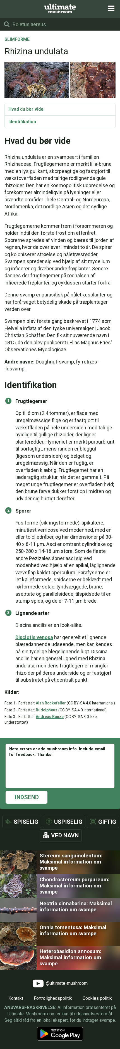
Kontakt (15, 998)
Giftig (107, 821)
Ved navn (65, 835)
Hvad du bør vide (26, 109)
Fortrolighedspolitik (53, 998)
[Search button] (6, 24)
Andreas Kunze (50, 716)
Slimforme (17, 40)
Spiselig (26, 821)
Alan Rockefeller (51, 703)
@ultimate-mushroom (66, 983)
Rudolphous (46, 710)
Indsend (27, 797)
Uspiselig (68, 821)
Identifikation (22, 121)
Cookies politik (97, 998)
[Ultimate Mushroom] (60, 8)
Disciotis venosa (34, 637)
